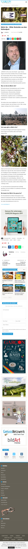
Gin (23, 238)
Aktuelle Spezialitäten (5, 24)
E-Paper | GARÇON (4, 488)
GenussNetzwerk (4, 502)
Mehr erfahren (18, 547)
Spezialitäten (3, 476)
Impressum (3, 525)
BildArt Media (3, 500)
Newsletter (3, 495)
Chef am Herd (6, 539)
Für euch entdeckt (18, 537)
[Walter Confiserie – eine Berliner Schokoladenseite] (20, 275)
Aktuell (13, 24)
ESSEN (11, 535)
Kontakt (2, 492)
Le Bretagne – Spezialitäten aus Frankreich (6, 264)
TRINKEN (18, 535)
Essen (8, 273)
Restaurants (3, 474)
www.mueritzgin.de (5, 204)
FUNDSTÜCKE (5, 535)
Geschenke (13, 238)
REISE (23, 535)
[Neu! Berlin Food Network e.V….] (7, 275)
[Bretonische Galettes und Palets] (7, 288)
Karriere (2, 490)
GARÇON (13, 539)
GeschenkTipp (18, 24)
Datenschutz (3, 523)
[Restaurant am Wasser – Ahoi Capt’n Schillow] (20, 288)
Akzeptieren (11, 547)
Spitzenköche (3, 479)
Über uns (2, 527)
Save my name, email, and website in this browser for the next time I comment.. (14, 330)
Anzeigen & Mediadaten (5, 486)
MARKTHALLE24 (8, 537)
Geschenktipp (19, 238)
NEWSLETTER (21, 539)
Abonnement (3, 484)
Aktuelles (3, 468)
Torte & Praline (20, 273)
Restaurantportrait (20, 285)
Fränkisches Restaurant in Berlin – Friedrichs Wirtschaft (21, 264)
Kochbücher (3, 470)
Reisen (2, 472)
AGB (2, 521)
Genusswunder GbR (7, 238)
